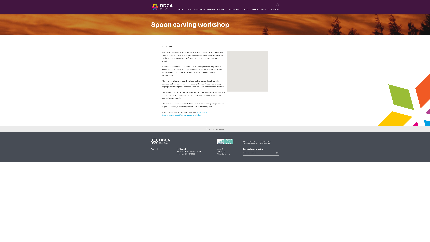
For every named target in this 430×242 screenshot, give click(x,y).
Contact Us (221, 151)
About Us (220, 149)
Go (277, 153)
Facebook (154, 149)
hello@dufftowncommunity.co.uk (189, 151)
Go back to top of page (215, 129)
